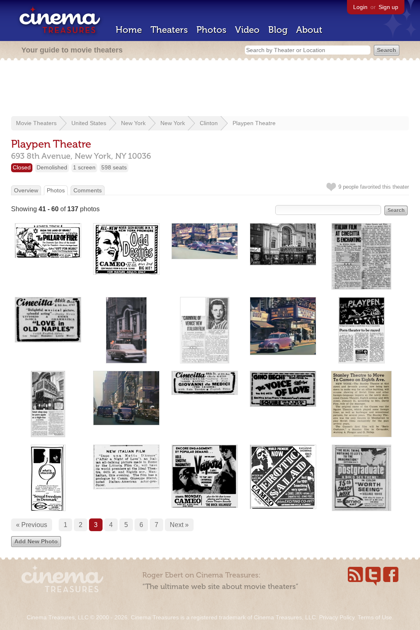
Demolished (52, 167)
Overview (26, 190)
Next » (179, 524)
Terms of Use (375, 617)
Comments (87, 190)
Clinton (209, 123)
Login (360, 7)
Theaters (169, 29)
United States (88, 123)
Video (247, 29)
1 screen (84, 167)
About (309, 29)
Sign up (388, 7)
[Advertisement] (210, 89)
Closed (22, 167)
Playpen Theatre (254, 123)
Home (129, 29)
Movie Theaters (36, 123)
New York (133, 123)
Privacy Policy (336, 617)
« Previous (31, 524)
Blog (278, 29)
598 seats (114, 167)
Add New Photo (36, 541)
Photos (211, 29)
